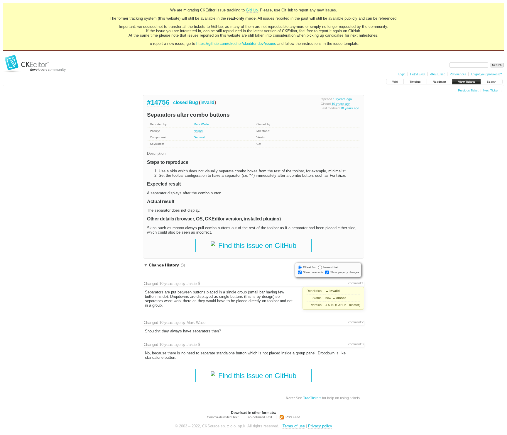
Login (401, 74)
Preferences (458, 74)
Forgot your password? (486, 74)
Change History (167, 265)
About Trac (437, 74)
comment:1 (356, 283)
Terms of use (294, 426)
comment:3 (356, 344)
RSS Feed (292, 417)
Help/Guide (417, 74)
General (199, 137)
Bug (193, 102)
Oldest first (310, 267)
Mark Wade (201, 124)
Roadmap (439, 81)
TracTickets (312, 398)
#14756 (158, 102)
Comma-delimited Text (223, 417)
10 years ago (342, 99)
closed (180, 102)
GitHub (252, 10)
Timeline (415, 81)
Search (491, 81)
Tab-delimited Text (259, 417)
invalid (207, 102)
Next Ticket (490, 90)
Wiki (395, 81)
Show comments (313, 272)
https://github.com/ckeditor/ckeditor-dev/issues (236, 43)
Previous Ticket (468, 90)
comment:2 (356, 322)
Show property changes (344, 272)
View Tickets (466, 81)
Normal (198, 130)
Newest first (330, 267)
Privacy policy (320, 426)
